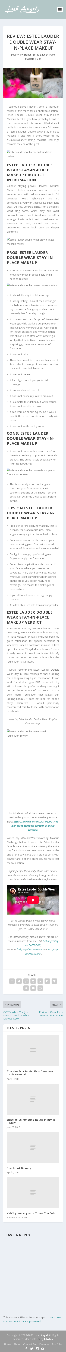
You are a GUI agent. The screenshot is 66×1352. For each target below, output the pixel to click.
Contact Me (30, 1344)
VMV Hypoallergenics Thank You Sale (31, 1213)
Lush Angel (41, 1335)
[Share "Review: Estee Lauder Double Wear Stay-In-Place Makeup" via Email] (33, 988)
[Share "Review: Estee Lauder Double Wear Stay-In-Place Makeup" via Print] (40, 988)
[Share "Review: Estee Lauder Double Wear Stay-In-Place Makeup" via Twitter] (19, 981)
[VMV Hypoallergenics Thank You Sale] (33, 1192)
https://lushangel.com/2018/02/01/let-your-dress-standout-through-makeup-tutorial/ (35, 826)
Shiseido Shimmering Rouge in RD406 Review (31, 1121)
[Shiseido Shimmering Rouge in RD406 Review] (33, 1099)
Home (7, 1344)
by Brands (26, 54)
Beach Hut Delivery (19, 1168)
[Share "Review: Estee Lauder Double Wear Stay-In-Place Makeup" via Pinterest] (40, 981)
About (17, 1344)
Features (44, 1344)
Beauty (15, 54)
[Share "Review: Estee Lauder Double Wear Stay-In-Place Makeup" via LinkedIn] (47, 981)
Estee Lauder (40, 54)
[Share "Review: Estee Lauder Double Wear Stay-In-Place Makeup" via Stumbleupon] (26, 988)
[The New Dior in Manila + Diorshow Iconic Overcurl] (33, 1050)
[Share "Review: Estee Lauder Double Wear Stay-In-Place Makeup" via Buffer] (54, 981)
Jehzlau (48, 1339)
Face (52, 54)
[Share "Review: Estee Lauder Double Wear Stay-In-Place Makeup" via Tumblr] (33, 981)
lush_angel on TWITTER (29, 949)
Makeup (29, 58)
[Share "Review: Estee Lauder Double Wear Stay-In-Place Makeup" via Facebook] (11, 981)
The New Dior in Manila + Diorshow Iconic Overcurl (30, 1073)
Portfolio (57, 1344)
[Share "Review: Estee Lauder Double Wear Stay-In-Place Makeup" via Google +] (26, 981)
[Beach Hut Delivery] (33, 1147)
